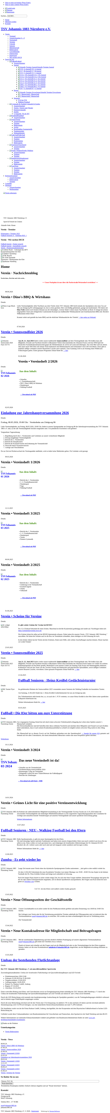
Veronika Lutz (29, 881)
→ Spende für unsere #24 (90, 733)
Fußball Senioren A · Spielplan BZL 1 (14, 235)
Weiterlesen (5, 739)
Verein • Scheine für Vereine (21, 616)
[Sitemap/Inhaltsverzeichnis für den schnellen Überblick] (8, 10)
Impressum (35, 1111)
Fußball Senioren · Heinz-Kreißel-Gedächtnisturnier (57, 680)
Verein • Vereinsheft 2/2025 (10, 1069)
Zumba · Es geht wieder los (21, 859)
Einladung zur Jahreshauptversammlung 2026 (35, 413)
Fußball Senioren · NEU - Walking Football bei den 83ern (43, 830)
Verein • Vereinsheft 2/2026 (10, 1053)
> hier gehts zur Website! (87, 317)
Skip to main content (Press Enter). (17, 4)
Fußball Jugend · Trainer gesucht (12, 244)
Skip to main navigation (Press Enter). (18, 3)
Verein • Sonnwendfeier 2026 (22, 332)
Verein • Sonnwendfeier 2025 (22, 653)
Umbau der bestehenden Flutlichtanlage (30, 960)
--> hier (41, 848)
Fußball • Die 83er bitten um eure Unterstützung (36, 713)
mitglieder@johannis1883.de (59, 947)
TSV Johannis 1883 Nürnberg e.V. (26, 29)
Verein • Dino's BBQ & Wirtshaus (12, 1046)
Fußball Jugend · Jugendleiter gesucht (13, 246)
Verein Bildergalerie (12, 1032)
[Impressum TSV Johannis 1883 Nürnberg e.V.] (9, 12)
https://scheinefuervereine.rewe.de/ (30, 631)
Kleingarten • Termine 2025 (10, 234)
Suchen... (4, 16)
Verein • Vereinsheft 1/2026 (10, 1061)
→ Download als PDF (28, 394)
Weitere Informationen (24, 819)
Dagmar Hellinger (55, 1111)
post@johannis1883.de (39, 916)
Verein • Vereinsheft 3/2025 (10, 1065)
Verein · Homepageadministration (12, 248)
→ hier (42, 702)
